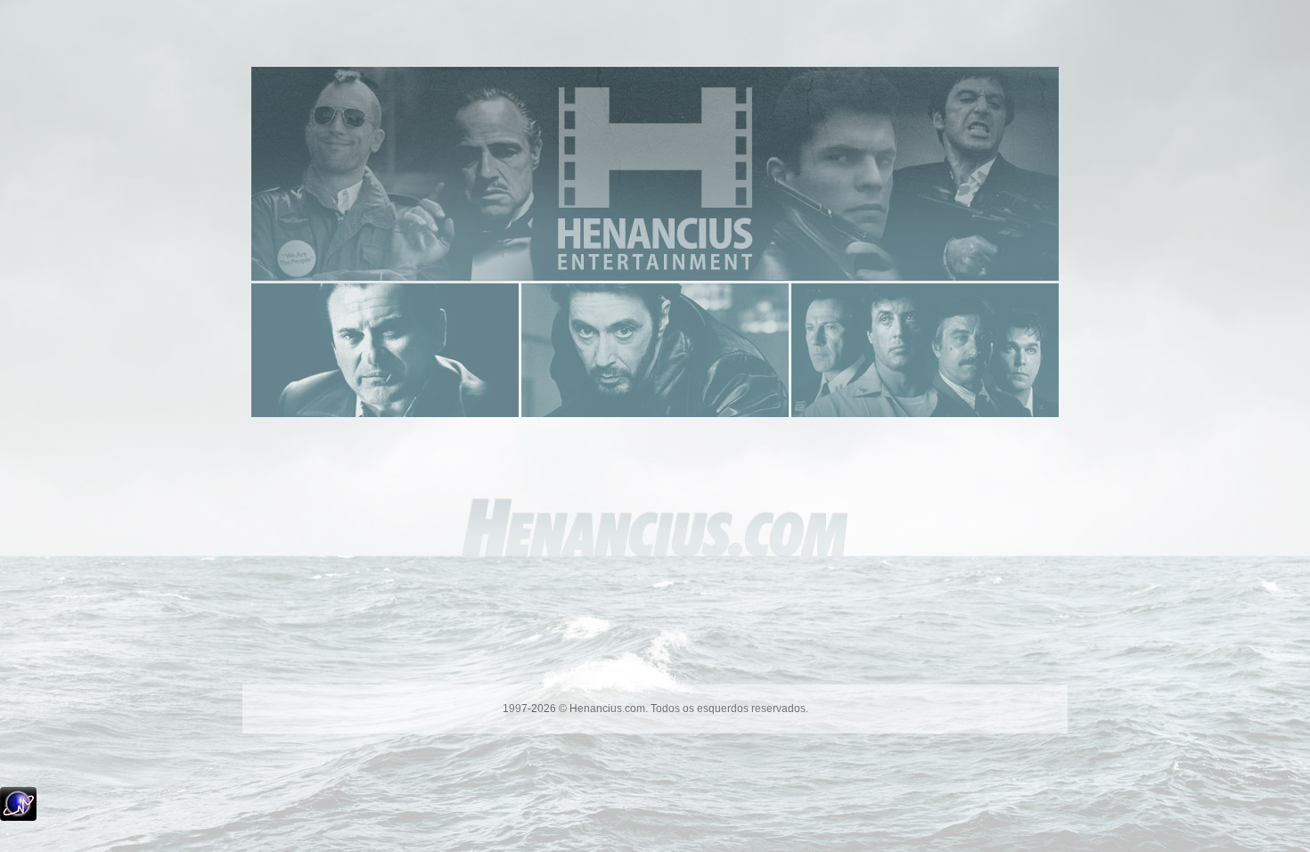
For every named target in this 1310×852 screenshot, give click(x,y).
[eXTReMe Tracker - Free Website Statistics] (18, 817)
